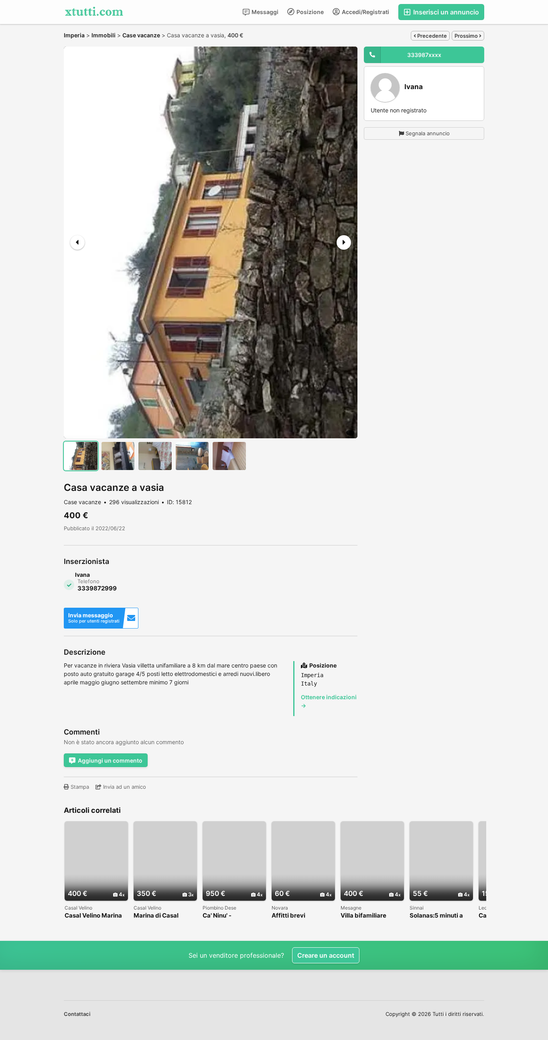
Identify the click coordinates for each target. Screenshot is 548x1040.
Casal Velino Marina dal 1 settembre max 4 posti (94, 915)
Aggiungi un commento (110, 760)
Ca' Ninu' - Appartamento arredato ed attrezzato (224, 915)
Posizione (309, 11)
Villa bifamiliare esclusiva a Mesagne (371, 915)
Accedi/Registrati (365, 11)
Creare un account (325, 955)
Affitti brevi (288, 915)
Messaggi (264, 11)
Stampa (79, 787)
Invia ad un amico (123, 787)
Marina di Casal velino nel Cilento (158, 915)
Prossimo (467, 36)
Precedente (431, 36)
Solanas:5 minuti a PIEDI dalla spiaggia (438, 915)
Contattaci (77, 1014)
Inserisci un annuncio (445, 12)
